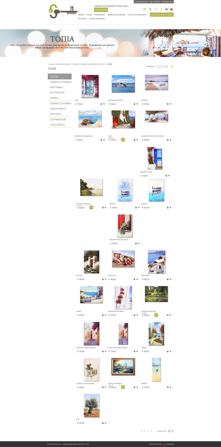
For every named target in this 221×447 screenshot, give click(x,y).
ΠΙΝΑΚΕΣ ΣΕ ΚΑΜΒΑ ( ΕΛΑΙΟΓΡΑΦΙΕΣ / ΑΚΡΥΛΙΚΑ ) (89, 64)
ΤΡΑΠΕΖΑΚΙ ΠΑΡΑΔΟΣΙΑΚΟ (85, 383)
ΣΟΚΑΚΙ (143, 348)
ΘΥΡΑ (77, 100)
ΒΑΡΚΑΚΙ (112, 204)
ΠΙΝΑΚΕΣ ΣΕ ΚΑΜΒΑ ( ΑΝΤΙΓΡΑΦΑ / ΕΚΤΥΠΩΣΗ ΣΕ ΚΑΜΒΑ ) (61, 89)
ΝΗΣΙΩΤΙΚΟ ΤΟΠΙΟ (146, 172)
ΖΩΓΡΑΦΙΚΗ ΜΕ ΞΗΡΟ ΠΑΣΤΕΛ (58, 122)
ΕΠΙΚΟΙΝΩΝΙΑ (99, 15)
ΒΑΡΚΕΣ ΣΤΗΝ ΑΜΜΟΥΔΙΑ (83, 136)
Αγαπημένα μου (167, 2)
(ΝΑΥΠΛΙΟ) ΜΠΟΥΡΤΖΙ (115, 100)
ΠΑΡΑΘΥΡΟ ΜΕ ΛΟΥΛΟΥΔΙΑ (119, 240)
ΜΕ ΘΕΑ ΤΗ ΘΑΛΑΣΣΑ (83, 204)
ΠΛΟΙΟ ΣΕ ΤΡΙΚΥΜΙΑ (114, 383)
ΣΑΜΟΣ (78, 311)
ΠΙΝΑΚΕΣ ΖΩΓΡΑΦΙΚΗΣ (62, 64)
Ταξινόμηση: (150, 66)
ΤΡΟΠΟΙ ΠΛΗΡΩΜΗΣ (97, 19)
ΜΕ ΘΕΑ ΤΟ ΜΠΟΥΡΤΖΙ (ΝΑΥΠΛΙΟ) (152, 136)
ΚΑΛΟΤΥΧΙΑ (112, 275)
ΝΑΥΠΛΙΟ (144, 100)
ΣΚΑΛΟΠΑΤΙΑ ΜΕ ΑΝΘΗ (116, 311)
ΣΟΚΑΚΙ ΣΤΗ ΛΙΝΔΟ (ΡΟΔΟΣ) (86, 348)
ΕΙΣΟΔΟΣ (79, 275)
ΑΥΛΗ (110, 136)
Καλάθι (156, 2)
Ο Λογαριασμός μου (141, 2)
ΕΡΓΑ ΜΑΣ (82, 19)
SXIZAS (89, 15)
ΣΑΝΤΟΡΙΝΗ (145, 275)
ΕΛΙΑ (77, 419)
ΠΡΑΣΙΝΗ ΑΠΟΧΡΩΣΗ (148, 311)
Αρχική (51, 64)
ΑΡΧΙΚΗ (81, 15)
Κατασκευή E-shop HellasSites (161, 444)
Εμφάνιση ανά (162, 431)
